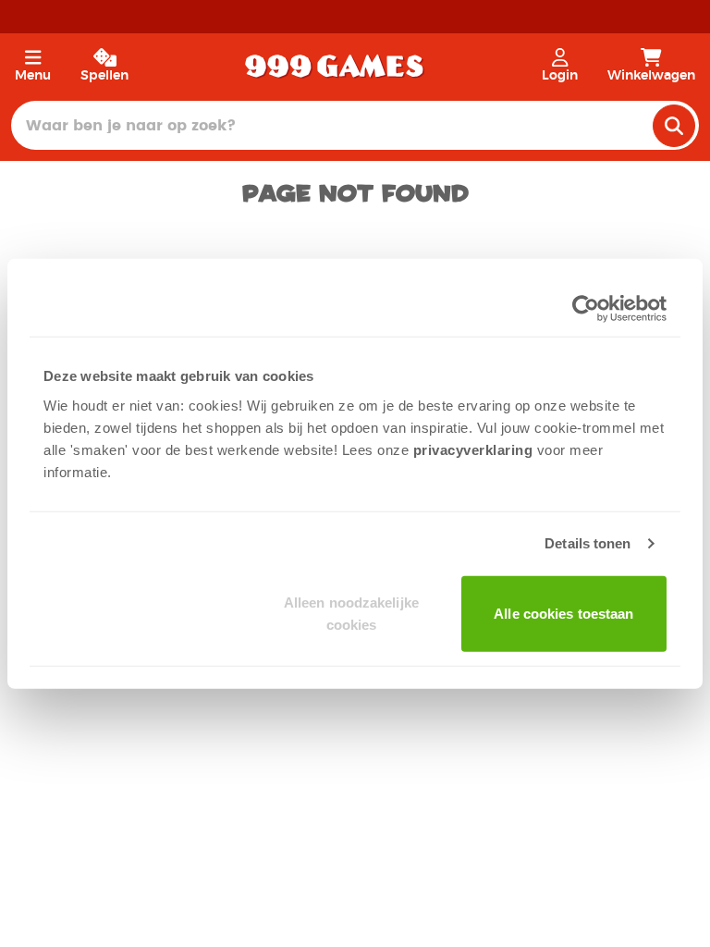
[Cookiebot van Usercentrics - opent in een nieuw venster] (586, 309)
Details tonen (587, 543)
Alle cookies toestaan (563, 613)
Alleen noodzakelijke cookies (351, 613)
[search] (674, 126)
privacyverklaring (473, 449)
